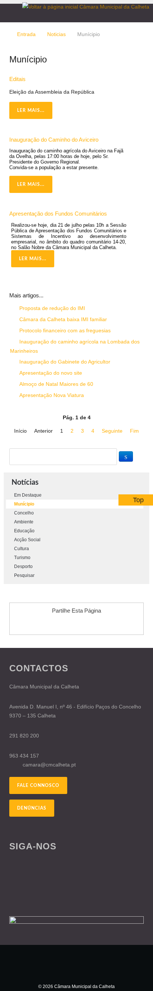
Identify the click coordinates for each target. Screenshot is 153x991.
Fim (134, 431)
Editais (17, 79)
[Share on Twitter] (83, 624)
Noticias (56, 34)
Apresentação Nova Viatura (51, 395)
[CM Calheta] (76, 963)
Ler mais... (31, 110)
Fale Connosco (38, 785)
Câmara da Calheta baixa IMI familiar (62, 319)
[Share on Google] (69, 624)
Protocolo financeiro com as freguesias (64, 330)
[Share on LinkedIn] (98, 624)
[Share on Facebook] (55, 624)
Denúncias (31, 808)
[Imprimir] (133, 92)
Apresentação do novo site (50, 373)
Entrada (26, 34)
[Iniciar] (126, 456)
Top (138, 500)
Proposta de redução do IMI (51, 308)
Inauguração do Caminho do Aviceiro (53, 139)
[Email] (142, 92)
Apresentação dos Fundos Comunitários (58, 213)
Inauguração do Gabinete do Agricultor (64, 362)
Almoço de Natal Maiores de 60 (55, 384)
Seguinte (112, 431)
